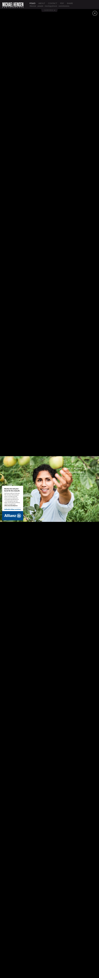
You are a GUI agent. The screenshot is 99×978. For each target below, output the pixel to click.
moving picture (51, 6)
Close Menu (48, 10)
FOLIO (32, 3)
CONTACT (52, 3)
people (40, 6)
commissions (64, 6)
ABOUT (41, 3)
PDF (62, 3)
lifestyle (33, 6)
